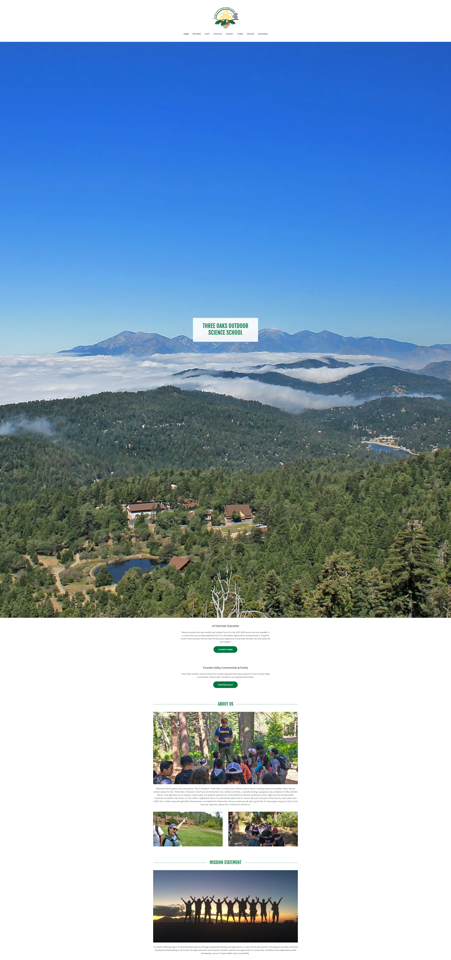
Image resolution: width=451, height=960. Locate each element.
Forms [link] (240, 34)
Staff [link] (207, 34)
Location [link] (217, 34)
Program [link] (196, 34)
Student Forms (225, 649)
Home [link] (186, 34)
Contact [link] (230, 34)
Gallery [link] (250, 34)
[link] (225, 17)
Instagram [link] (263, 34)
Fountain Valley (225, 685)
